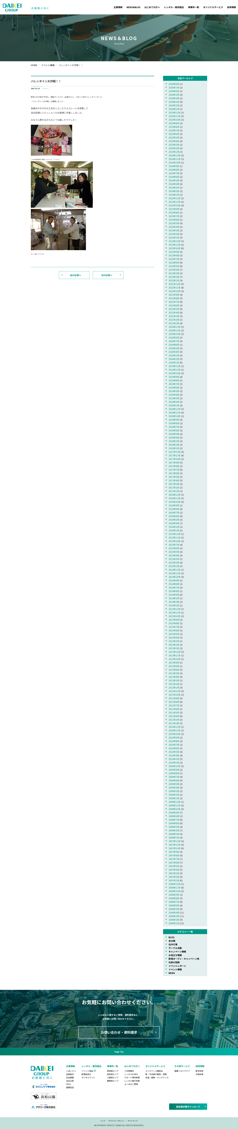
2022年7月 (174, 259)
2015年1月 (174, 566)
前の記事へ (75, 275)
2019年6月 (174, 387)
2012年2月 (174, 684)
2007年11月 (174, 844)
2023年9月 (174, 209)
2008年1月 (174, 837)
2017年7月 (174, 469)
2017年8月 (174, 466)
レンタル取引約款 (132, 1080)
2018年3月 (174, 441)
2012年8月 (174, 666)
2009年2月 (174, 794)
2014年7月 (174, 587)
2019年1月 (174, 405)
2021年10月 (174, 291)
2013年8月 (174, 623)
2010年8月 (174, 741)
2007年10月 (174, 848)
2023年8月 (174, 212)
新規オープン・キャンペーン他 (184, 958)
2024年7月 (174, 173)
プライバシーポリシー (116, 1121)
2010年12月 (174, 726)
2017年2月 (174, 487)
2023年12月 (174, 198)
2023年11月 (174, 201)
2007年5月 (174, 866)
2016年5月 (174, 519)
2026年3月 (174, 101)
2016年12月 (174, 494)
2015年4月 (174, 555)
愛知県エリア (113, 1071)
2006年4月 (174, 912)
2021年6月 (174, 305)
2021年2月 (174, 319)
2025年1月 (174, 151)
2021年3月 (174, 316)
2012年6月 (174, 669)
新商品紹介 (86, 1074)
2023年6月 (174, 219)
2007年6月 (174, 862)
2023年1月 (174, 237)
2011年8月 (174, 701)
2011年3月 (174, 719)
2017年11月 (174, 455)
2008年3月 (174, 834)
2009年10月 (174, 766)
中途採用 (199, 1074)
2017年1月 (174, 491)
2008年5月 (174, 826)
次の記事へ (106, 275)
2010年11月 (174, 730)
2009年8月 (174, 773)
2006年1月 (174, 923)
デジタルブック (88, 1077)
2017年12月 (174, 451)
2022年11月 (174, 244)
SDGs (68, 1084)
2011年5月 (174, 712)
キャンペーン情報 (177, 951)
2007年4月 (174, 869)
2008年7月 (174, 819)
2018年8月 (174, 423)
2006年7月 (174, 901)
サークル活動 (175, 948)
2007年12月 (174, 841)
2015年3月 (174, 559)
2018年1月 (174, 448)
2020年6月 (174, 344)
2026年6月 (174, 91)
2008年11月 (174, 805)
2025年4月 (174, 141)
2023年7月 (174, 216)
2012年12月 (174, 651)
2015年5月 (174, 551)
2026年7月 (174, 87)
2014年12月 (174, 569)
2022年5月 (174, 266)
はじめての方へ (152, 7)
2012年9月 (174, 662)
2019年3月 (174, 398)
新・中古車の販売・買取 (156, 1074)
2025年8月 (174, 126)
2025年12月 (174, 112)
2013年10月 (174, 616)
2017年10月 (174, 459)
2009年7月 (174, 776)
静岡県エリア (113, 1080)
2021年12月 (174, 284)
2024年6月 (174, 176)
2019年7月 (174, 384)
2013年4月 (174, 637)
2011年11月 (174, 691)
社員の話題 (174, 962)
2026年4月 (174, 98)
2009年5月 (174, 784)
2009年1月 (174, 798)
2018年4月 (174, 437)
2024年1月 (174, 194)
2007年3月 (174, 873)
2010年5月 (174, 751)
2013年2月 (174, 644)
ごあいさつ (71, 1071)
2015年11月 (174, 537)
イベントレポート (177, 965)
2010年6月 (174, 748)
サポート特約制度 (132, 1077)
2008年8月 (174, 816)
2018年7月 (174, 426)
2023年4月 (174, 226)
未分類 (172, 940)
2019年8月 (174, 380)
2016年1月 (174, 530)
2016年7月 (174, 512)
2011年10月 (174, 694)
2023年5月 (174, 223)
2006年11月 (174, 887)
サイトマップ (133, 1121)
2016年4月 (174, 523)
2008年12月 (174, 801)
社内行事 (173, 944)
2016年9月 (174, 505)
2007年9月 (174, 851)
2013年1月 (174, 648)
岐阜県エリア (113, 1074)
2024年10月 (174, 162)
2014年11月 (174, 573)
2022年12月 (174, 241)
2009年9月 (174, 769)
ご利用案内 (129, 1071)
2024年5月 (174, 180)
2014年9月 (174, 580)
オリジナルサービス (213, 7)
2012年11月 (174, 655)
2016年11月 (174, 498)
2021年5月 (174, 309)
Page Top (119, 1051)
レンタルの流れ (131, 1074)
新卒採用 (199, 1071)
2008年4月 (174, 830)
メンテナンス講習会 (154, 1071)
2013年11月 (174, 612)
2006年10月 (174, 891)
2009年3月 (174, 791)
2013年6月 (174, 630)
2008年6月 (174, 823)
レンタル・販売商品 (174, 7)
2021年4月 (174, 312)
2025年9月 (174, 123)
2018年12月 (174, 409)
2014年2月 (174, 601)
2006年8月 (174, 898)
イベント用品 (87, 1071)
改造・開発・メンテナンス (157, 1077)
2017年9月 (174, 462)
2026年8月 (174, 84)
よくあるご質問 (131, 1084)
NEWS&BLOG (133, 7)
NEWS (172, 973)
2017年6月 (174, 473)
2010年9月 (174, 737)
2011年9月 (174, 698)
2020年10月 (174, 334)
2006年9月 (174, 894)
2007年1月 (174, 880)
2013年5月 (174, 634)
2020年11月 (174, 330)
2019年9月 (174, 376)
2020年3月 (174, 355)
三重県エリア (113, 1077)
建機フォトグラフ (182, 1071)
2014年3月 (174, 598)
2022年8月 (174, 255)
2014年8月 (174, 584)
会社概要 (70, 1077)
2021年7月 (174, 301)
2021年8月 (174, 298)
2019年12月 (174, 366)
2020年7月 (174, 341)
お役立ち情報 (175, 955)
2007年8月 (174, 855)
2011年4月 (174, 716)
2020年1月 (174, 362)
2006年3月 (174, 916)
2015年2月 (174, 562)
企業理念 (70, 1074)
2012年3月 (174, 680)
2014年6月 (174, 591)
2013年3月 (174, 641)
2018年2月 (174, 444)
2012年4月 (174, 676)
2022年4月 (174, 269)
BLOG (171, 937)
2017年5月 (174, 476)
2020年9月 (174, 337)
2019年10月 (174, 373)
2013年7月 (174, 626)
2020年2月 (174, 359)
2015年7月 (174, 544)
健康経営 (70, 1087)
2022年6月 (174, 262)
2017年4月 (174, 480)
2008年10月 (174, 809)
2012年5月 (174, 673)
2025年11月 (174, 116)
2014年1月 (174, 605)
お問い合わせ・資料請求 (119, 1032)
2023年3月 (174, 230)
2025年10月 (174, 119)
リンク (102, 1121)
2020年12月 (174, 326)
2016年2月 (174, 526)
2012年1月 (174, 687)
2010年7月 (174, 744)
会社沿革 (70, 1080)
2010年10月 (174, 734)
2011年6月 (174, 709)
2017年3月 (174, 484)
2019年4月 (174, 394)
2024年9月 (174, 166)
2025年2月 (174, 148)
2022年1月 (174, 280)
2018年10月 (174, 416)
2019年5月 (174, 391)
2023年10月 (174, 205)
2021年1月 (174, 323)
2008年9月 (174, 812)
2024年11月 (174, 159)
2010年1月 (174, 762)
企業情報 (118, 7)
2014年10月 (174, 576)
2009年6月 (174, 780)
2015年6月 (174, 548)
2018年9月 (174, 419)
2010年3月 (174, 759)
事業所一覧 (193, 7)
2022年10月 (174, 248)
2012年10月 (174, 659)
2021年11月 (174, 287)
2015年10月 (174, 541)
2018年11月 (174, 412)
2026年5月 (174, 94)
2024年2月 (174, 191)
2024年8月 (174, 169)
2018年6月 (174, 430)
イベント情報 (175, 969)
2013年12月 (174, 609)
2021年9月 (174, 294)
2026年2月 (174, 105)
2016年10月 (174, 501)
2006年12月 (174, 884)
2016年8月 (174, 509)
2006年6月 (174, 905)
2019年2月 (174, 401)
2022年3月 (174, 273)
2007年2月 (174, 876)
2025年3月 (174, 144)
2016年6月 (174, 516)
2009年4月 (174, 787)
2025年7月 (174, 130)
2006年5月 (174, 909)
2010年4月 (174, 755)
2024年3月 (174, 187)
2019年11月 (174, 369)
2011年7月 (174, 705)
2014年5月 (174, 594)
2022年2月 (174, 276)
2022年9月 (174, 251)
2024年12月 (174, 155)
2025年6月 (174, 134)
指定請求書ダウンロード (188, 1106)
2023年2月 (174, 234)
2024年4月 (174, 184)
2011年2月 (174, 723)
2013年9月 (174, 619)
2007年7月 (174, 859)
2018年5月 (174, 434)
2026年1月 (174, 109)
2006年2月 (174, 919)
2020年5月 (174, 348)
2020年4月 (174, 351)
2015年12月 (174, 534)
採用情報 (231, 7)
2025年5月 (174, 137)
